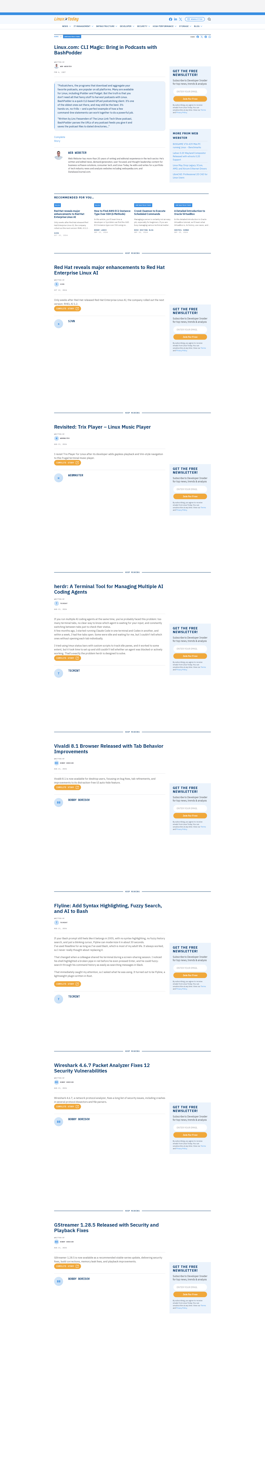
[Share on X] (202, 37)
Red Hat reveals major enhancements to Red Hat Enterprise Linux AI (69, 214)
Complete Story (65, 308)
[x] (180, 19)
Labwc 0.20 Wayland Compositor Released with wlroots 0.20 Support (189, 156)
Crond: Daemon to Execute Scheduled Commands (149, 212)
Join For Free (190, 98)
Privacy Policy (181, 112)
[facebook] (170, 19)
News (65, 26)
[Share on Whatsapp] (210, 37)
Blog (196, 26)
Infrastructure (105, 26)
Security (142, 26)
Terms (203, 110)
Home (56, 36)
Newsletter (196, 19)
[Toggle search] (209, 19)
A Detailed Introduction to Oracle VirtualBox (189, 212)
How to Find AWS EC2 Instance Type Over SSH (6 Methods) (112, 212)
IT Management (82, 26)
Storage (184, 26)
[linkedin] (175, 19)
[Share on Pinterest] (206, 37)
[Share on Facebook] (198, 37)
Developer (125, 26)
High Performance (163, 26)
